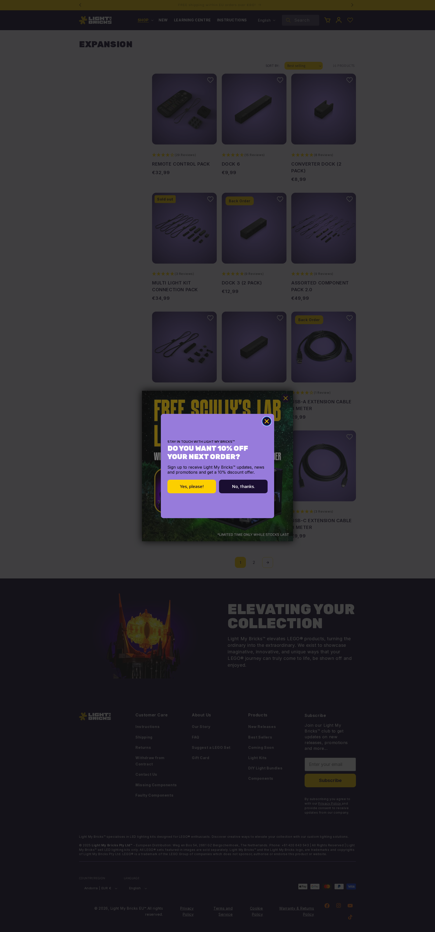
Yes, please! (192, 486)
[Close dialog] (266, 421)
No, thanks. (243, 486)
